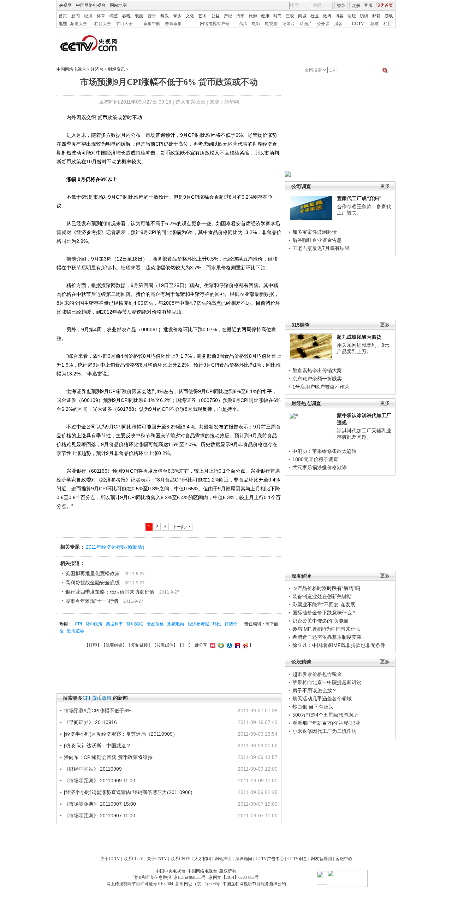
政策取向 (175, 623)
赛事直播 (173, 23)
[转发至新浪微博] (244, 645)
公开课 (323, 23)
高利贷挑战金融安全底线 (92, 582)
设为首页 (384, 5)
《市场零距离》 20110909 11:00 (99, 780)
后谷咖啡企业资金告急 (317, 240)
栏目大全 (102, 23)
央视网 (65, 5)
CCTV (358, 23)
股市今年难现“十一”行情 (91, 601)
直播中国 (151, 23)
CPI (78, 623)
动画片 (305, 23)
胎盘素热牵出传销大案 (317, 370)
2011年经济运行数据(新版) (115, 547)
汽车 (240, 15)
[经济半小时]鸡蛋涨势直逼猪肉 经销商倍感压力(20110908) (128, 792)
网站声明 (223, 858)
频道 (374, 23)
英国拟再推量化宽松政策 (92, 573)
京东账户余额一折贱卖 (317, 378)
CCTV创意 (297, 858)
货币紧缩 (134, 623)
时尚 (277, 15)
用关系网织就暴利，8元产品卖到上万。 (363, 348)
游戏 (389, 15)
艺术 (202, 15)
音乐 (152, 15)
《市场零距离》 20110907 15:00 (100, 804)
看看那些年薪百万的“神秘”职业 (326, 723)
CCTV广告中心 (270, 858)
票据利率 (114, 623)
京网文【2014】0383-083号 (234, 877)
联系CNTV (181, 858)
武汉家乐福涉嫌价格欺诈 (319, 467)
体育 (101, 15)
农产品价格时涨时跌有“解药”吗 (326, 588)
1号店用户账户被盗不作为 (321, 387)
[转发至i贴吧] (236, 645)
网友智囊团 (321, 858)
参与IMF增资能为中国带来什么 (326, 629)
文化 (190, 15)
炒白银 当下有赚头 (312, 707)
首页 (63, 15)
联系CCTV (133, 858)
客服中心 (343, 858)
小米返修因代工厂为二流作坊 (324, 731)
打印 (93, 645)
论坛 (351, 15)
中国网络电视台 (91, 5)
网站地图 (118, 5)
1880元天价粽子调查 (315, 459)
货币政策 (93, 623)
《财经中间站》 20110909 (93, 769)
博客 (339, 15)
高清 (243, 23)
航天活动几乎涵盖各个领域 (322, 698)
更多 (385, 186)
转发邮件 (164, 645)
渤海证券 (75, 631)
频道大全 (78, 23)
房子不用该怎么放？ (314, 690)
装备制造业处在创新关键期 (322, 596)
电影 (256, 23)
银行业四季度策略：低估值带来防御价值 (109, 592)
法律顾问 (243, 858)
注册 (356, 5)
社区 (314, 15)
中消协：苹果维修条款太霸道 (324, 451)
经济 (88, 15)
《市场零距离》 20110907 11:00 (99, 815)
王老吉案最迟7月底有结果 (321, 248)
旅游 (253, 15)
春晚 (126, 15)
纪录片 (288, 23)
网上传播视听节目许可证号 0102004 (139, 883)
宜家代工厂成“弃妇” (359, 198)
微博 (327, 15)
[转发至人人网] (228, 645)
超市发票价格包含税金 (317, 674)
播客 (338, 23)
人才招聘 (202, 858)
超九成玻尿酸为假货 (359, 337)
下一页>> (181, 526)
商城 (302, 15)
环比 (217, 623)
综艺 (113, 15)
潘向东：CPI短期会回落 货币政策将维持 (108, 757)
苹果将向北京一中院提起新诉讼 (327, 682)
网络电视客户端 (215, 23)
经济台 (97, 69)
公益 (215, 15)
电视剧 (271, 23)
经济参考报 (198, 623)
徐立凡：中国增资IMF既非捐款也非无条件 (338, 645)
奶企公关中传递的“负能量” (321, 621)
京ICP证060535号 (190, 877)
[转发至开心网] (211, 645)
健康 (265, 15)
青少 (177, 15)
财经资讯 (116, 69)
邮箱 (376, 15)
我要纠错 (114, 645)
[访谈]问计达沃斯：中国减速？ (97, 745)
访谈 (364, 15)
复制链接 (139, 645)
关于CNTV (157, 858)
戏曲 (139, 15)
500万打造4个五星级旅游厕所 (325, 715)
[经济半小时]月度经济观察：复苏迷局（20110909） (121, 734)
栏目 (387, 23)
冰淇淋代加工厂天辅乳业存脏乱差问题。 (364, 434)
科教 (164, 15)
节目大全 (124, 23)
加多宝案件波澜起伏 (314, 232)
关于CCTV (110, 858)
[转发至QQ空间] (220, 645)
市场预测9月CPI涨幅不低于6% (97, 710)
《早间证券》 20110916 (90, 722)
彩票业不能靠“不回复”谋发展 (323, 604)
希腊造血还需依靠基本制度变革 (327, 637)
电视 (63, 23)
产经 (228, 15)
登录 (341, 5)
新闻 (75, 15)
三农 (290, 15)
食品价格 (155, 623)
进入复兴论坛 (190, 102)
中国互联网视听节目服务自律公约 (254, 883)
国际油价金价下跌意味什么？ (324, 612)
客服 (368, 5)
